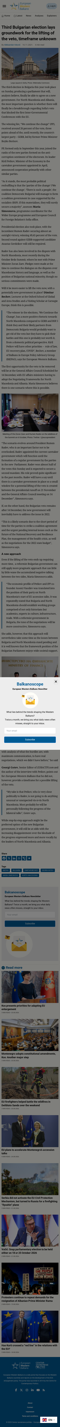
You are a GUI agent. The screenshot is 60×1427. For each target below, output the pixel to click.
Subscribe (30, 739)
